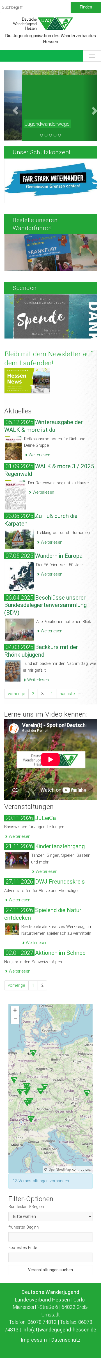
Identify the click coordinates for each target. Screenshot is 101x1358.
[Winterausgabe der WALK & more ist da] (13, 447)
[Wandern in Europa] (19, 575)
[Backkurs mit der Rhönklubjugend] (12, 670)
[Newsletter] (27, 381)
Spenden (25, 288)
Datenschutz (66, 1340)
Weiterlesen (38, 454)
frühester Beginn (23, 1227)
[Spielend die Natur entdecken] (12, 929)
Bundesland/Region (26, 1206)
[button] (11, 105)
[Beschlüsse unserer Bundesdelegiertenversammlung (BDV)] (19, 629)
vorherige (16, 693)
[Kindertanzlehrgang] (16, 860)
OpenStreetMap (60, 1170)
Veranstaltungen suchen (50, 1270)
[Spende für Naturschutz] (52, 326)
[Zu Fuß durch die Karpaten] (19, 539)
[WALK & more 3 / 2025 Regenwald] (15, 494)
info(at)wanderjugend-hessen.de (59, 1330)
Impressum (34, 1340)
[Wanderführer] (52, 266)
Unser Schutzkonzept (42, 152)
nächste (67, 693)
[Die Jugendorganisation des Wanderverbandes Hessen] (50, 23)
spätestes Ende (22, 1247)
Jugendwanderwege (29, 124)
